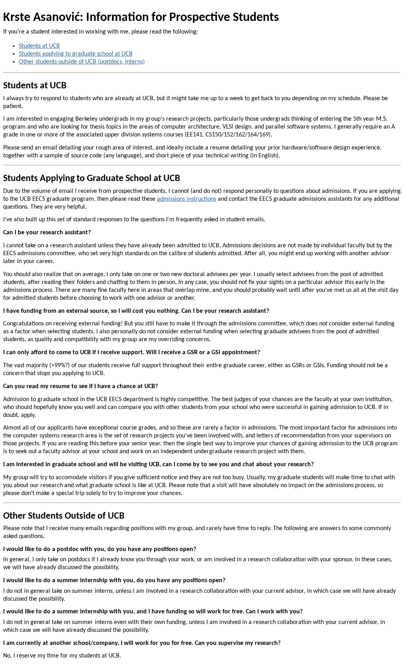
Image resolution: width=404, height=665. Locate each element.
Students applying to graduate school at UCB (76, 54)
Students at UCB (39, 46)
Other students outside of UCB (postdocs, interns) (82, 62)
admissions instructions (186, 199)
